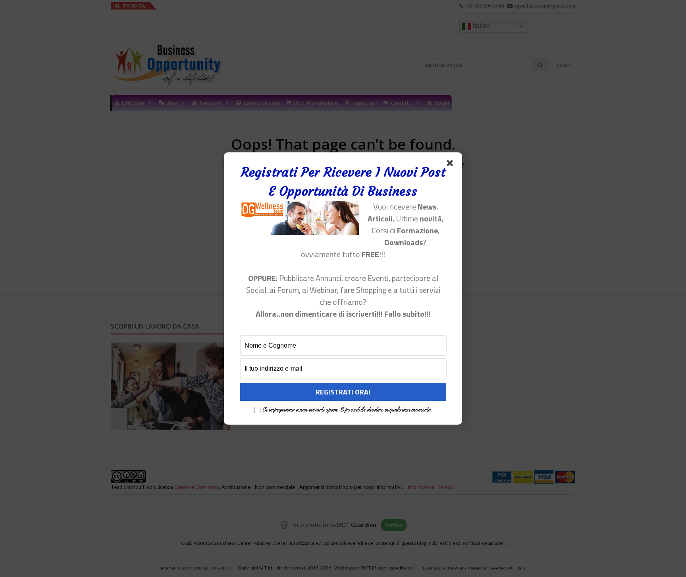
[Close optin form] (451, 164)
